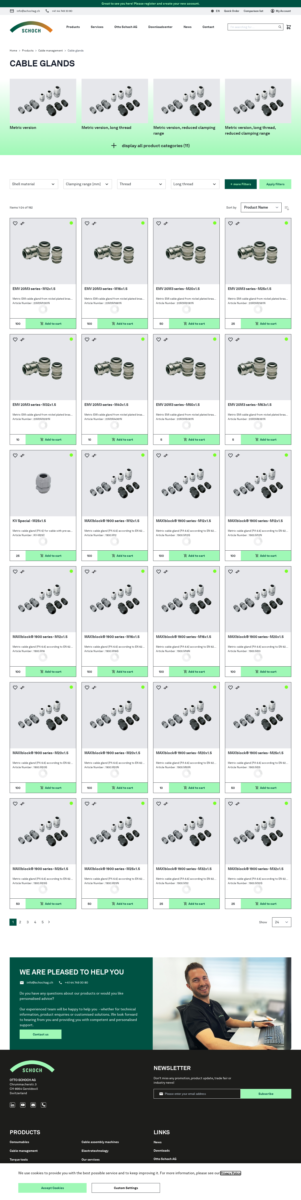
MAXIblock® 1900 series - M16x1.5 (111, 637)
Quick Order (231, 11)
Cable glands (76, 50)
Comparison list (253, 11)
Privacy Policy (231, 1173)
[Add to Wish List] (15, 223)
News (158, 1142)
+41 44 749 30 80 (62, 11)
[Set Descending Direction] (287, 208)
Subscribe (265, 1094)
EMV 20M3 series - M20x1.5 (178, 289)
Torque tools (19, 1159)
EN (218, 11)
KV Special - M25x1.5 (29, 521)
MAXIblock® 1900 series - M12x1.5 (111, 521)
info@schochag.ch (28, 11)
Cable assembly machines (100, 1142)
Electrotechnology (95, 1150)
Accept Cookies (52, 1188)
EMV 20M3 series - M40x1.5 (106, 405)
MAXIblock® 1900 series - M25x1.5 (255, 753)
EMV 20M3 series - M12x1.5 (34, 289)
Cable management (50, 50)
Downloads (162, 1150)
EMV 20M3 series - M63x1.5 (249, 405)
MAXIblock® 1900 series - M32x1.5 (184, 869)
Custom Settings (126, 1188)
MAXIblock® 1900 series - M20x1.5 (256, 637)
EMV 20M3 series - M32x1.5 (34, 405)
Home (13, 50)
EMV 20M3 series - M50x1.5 (178, 405)
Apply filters (275, 184)
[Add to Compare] (22, 223)
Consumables (19, 1142)
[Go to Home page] (31, 26)
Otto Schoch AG (165, 1159)
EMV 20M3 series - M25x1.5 (249, 289)
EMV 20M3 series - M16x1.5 (105, 289)
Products (27, 50)
